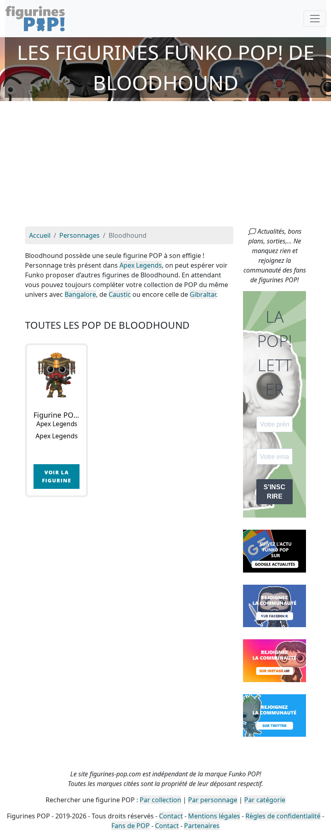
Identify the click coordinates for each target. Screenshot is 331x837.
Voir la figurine (56, 476)
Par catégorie (264, 799)
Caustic (120, 294)
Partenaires (202, 825)
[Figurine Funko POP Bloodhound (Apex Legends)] (56, 374)
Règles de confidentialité (283, 816)
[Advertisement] (165, 165)
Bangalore (80, 294)
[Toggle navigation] (315, 19)
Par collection (160, 799)
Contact (171, 816)
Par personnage (212, 799)
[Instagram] (274, 659)
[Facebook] (274, 605)
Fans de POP (130, 825)
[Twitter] (274, 714)
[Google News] (274, 550)
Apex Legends (140, 265)
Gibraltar (203, 294)
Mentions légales (214, 816)
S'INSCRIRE (274, 492)
